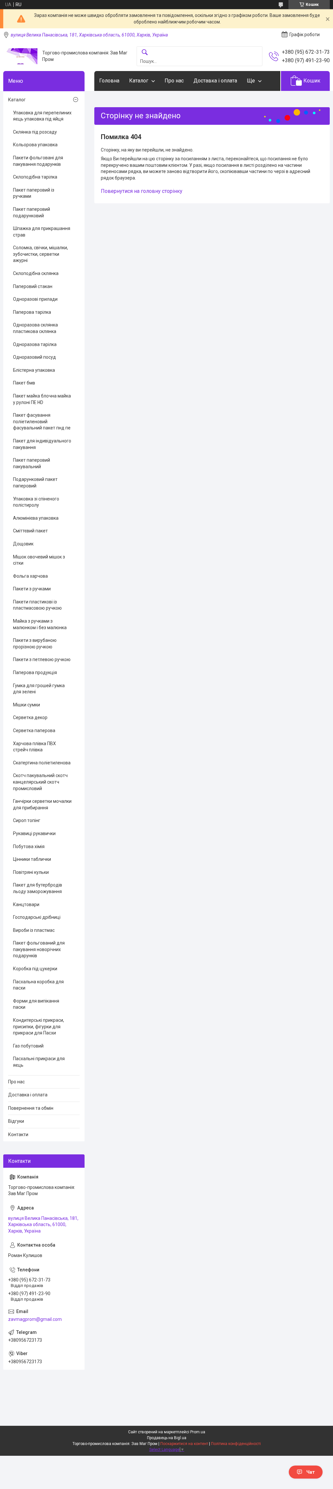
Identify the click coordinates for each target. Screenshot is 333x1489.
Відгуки (16, 1121)
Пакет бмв (24, 382)
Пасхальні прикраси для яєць (39, 1062)
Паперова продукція (35, 672)
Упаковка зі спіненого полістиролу (36, 502)
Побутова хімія (29, 846)
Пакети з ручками (32, 588)
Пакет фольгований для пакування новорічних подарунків (39, 949)
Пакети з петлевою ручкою (42, 659)
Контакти (18, 1134)
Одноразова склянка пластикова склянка (35, 328)
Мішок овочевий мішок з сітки (39, 560)
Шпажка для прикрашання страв (41, 232)
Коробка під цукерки (35, 968)
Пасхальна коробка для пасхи (38, 985)
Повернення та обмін (30, 1108)
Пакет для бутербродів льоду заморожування (37, 888)
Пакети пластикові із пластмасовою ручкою (37, 605)
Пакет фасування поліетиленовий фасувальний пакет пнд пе (42, 421)
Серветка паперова (34, 730)
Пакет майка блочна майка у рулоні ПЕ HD (42, 399)
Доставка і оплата (215, 81)
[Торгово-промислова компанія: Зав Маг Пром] (20, 56)
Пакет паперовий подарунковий (31, 212)
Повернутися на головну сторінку (141, 191)
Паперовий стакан (32, 286)
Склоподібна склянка (36, 273)
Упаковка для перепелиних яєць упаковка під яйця (42, 116)
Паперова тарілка (32, 312)
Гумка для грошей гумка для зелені (39, 689)
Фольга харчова (30, 576)
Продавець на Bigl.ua (166, 1438)
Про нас (174, 81)
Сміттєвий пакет (30, 530)
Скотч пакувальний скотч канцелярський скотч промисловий (40, 782)
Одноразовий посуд (34, 357)
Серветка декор (30, 717)
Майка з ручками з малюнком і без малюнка (40, 624)
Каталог (138, 81)
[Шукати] (144, 53)
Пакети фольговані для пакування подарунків (38, 161)
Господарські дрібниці (36, 917)
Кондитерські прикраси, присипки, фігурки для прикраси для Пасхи (38, 1026)
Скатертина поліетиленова (42, 762)
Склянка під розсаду (35, 132)
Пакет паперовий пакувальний (31, 463)
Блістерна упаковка (34, 370)
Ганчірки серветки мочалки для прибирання (42, 804)
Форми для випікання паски (36, 1004)
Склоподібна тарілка (35, 177)
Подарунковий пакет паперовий (35, 482)
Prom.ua (197, 1432)
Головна (109, 81)
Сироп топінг (26, 820)
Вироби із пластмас (34, 930)
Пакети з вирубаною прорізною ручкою (35, 643)
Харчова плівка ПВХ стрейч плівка (34, 747)
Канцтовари (26, 904)
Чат (310, 1472)
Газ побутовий (28, 1045)
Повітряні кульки (31, 872)
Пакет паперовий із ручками (33, 193)
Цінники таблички (32, 859)
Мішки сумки (26, 704)
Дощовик (23, 543)
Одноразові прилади (35, 299)
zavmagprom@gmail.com (35, 1319)
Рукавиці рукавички (34, 833)
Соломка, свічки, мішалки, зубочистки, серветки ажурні (40, 254)
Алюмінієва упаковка (36, 518)
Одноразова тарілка (35, 344)
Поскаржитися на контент (184, 1443)
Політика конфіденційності (236, 1443)
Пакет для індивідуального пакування (42, 444)
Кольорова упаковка (35, 144)
